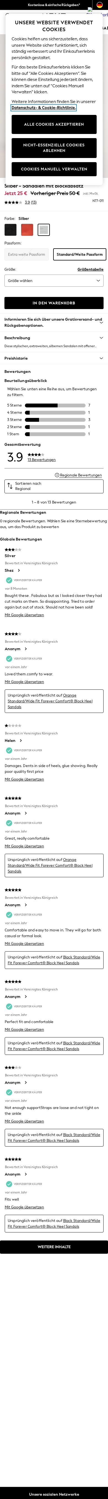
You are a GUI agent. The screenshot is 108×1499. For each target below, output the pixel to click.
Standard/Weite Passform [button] (80, 254)
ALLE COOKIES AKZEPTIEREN (54, 124)
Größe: (10, 269)
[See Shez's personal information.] (18, 570)
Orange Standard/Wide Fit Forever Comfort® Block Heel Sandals (50, 701)
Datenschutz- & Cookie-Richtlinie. (44, 107)
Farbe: (9, 218)
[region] (54, 99)
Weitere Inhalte (54, 1247)
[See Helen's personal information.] (20, 740)
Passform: (12, 243)
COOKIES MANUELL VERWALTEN (54, 169)
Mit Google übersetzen (24, 615)
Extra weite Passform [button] (26, 254)
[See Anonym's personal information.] (25, 649)
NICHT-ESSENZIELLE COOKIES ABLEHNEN (54, 148)
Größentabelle (91, 269)
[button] (10, 230)
